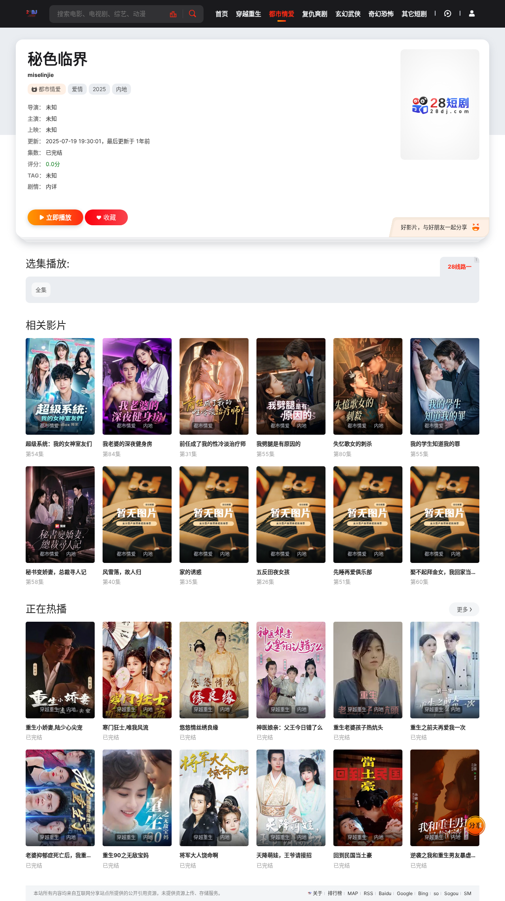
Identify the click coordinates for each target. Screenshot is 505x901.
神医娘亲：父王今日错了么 (289, 727)
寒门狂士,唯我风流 (125, 727)
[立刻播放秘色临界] (439, 104)
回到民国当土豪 (352, 855)
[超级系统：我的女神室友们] (60, 386)
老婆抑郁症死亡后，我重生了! (60, 855)
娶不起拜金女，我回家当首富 (444, 571)
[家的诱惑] (214, 514)
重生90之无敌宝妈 (126, 855)
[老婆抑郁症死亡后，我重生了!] (60, 798)
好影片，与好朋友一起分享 (434, 227)
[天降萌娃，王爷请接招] (290, 798)
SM (467, 893)
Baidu (385, 893)
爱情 (77, 89)
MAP (353, 893)
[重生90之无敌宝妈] (137, 798)
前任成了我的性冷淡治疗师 (213, 443)
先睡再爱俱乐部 (352, 571)
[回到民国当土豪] (367, 798)
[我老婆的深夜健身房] (137, 386)
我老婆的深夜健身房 (127, 443)
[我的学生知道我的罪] (444, 386)
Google (405, 893)
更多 (462, 609)
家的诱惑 (191, 571)
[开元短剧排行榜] (177, 14)
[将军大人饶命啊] (214, 798)
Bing (423, 893)
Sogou (451, 893)
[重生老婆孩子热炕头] (367, 670)
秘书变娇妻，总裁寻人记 (56, 571)
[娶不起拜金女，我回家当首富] (444, 514)
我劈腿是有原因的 (278, 443)
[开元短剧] (31, 14)
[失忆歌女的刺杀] (367, 386)
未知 (51, 107)
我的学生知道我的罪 (435, 443)
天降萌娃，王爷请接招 (284, 855)
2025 (99, 89)
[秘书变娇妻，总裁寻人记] (60, 514)
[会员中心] (472, 13)
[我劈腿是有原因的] (290, 386)
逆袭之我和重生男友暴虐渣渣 (444, 855)
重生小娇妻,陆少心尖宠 (54, 727)
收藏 (109, 217)
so (436, 893)
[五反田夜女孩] (290, 514)
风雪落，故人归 (122, 571)
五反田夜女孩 (273, 571)
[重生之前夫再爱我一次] (444, 670)
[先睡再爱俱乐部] (367, 514)
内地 (121, 89)
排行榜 (335, 893)
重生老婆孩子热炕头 (358, 727)
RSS (368, 893)
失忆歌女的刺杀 (352, 443)
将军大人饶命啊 (199, 855)
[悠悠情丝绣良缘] (214, 670)
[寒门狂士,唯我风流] (137, 670)
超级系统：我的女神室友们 (59, 443)
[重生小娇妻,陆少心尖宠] (60, 670)
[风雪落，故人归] (137, 514)
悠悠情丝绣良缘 (199, 727)
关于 (317, 893)
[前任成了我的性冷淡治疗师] (214, 386)
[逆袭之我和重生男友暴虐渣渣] (444, 798)
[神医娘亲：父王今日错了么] (290, 670)
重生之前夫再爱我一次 (438, 727)
